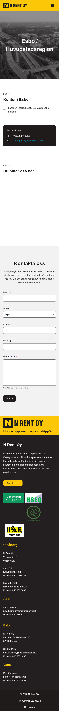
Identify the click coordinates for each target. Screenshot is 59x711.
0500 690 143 (19, 575)
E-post (7, 324)
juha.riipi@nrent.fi (12, 572)
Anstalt (7, 308)
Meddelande (10, 357)
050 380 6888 (19, 590)
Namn (7, 292)
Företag (7, 340)
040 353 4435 (19, 656)
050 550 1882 (19, 680)
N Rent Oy (33, 694)
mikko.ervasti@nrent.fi (15, 586)
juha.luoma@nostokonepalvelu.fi (19, 611)
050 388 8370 (19, 614)
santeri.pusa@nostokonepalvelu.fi (29, 140)
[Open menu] (52, 5)
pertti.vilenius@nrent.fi (14, 677)
